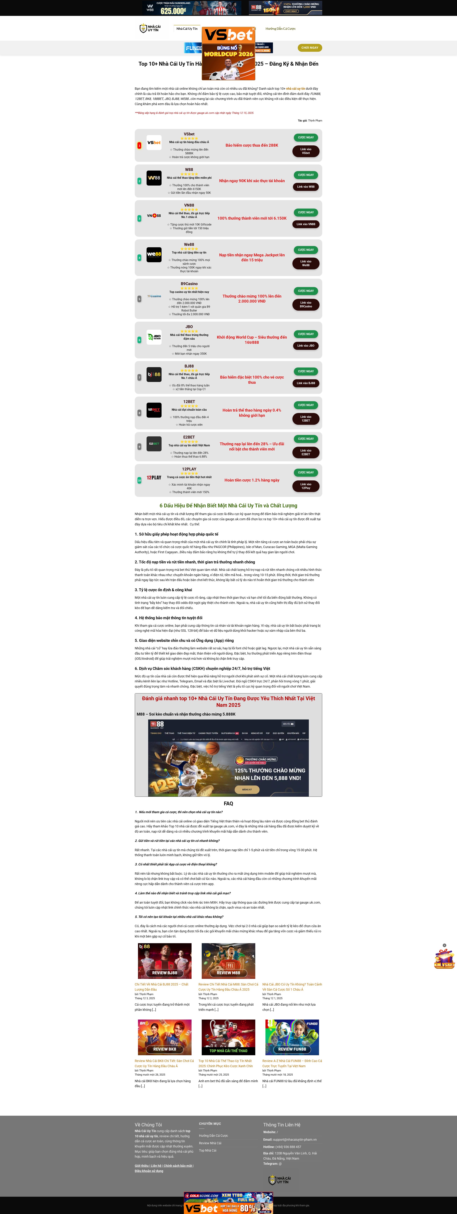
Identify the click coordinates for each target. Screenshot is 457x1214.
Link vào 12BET (305, 418)
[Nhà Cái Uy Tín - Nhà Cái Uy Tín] (151, 28)
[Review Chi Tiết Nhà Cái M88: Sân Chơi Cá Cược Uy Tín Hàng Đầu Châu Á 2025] (228, 961)
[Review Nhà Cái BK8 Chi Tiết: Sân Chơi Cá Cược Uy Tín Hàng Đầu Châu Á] (165, 1037)
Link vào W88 (306, 186)
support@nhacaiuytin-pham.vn (295, 1139)
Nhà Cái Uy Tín (187, 29)
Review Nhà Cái (210, 1143)
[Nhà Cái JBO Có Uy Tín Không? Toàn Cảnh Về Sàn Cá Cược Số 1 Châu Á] (292, 961)
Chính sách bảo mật (178, 1166)
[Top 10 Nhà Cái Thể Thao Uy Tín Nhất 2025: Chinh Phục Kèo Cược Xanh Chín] (228, 1037)
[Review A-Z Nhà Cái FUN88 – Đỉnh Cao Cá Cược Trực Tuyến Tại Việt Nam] (292, 1037)
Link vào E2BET (305, 452)
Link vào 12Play (305, 486)
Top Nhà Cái (207, 1150)
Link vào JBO (305, 345)
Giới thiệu (142, 1166)
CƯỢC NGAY (306, 137)
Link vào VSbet (305, 151)
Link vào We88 (305, 263)
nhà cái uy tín (295, 88)
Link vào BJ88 (306, 383)
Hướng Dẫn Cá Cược (281, 29)
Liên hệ (156, 1166)
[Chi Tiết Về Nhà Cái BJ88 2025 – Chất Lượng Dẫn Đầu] (165, 961)
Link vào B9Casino (306, 304)
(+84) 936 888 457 (288, 1147)
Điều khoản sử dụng (149, 1171)
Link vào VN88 (306, 224)
